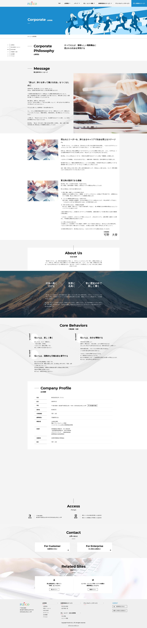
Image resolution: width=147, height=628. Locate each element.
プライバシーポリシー (73, 625)
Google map (93, 405)
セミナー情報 (65, 618)
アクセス (45, 616)
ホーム (29, 36)
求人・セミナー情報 (88, 3)
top (59, 3)
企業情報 (66, 3)
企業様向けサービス (140, 3)
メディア (76, 3)
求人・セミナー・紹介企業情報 (68, 613)
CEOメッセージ (47, 608)
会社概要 (45, 614)
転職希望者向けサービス (104, 3)
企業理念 (45, 606)
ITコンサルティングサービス (122, 3)
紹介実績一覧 (65, 608)
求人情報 (64, 616)
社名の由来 (46, 610)
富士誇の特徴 (65, 606)
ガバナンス (46, 612)
